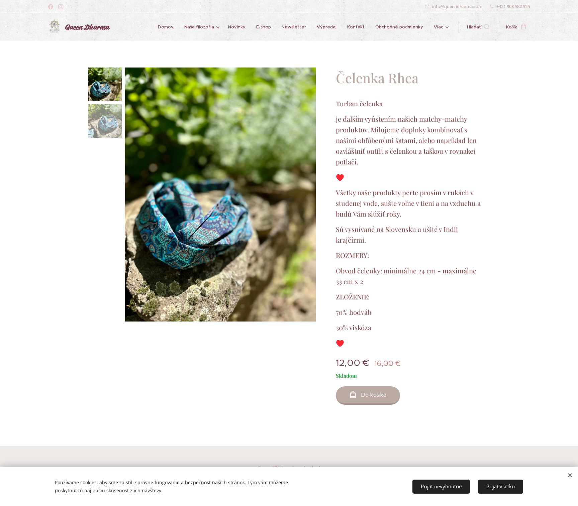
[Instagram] (61, 6)
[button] (478, 27)
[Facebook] (50, 6)
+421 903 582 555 (513, 6)
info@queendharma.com (457, 6)
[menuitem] (167, 27)
